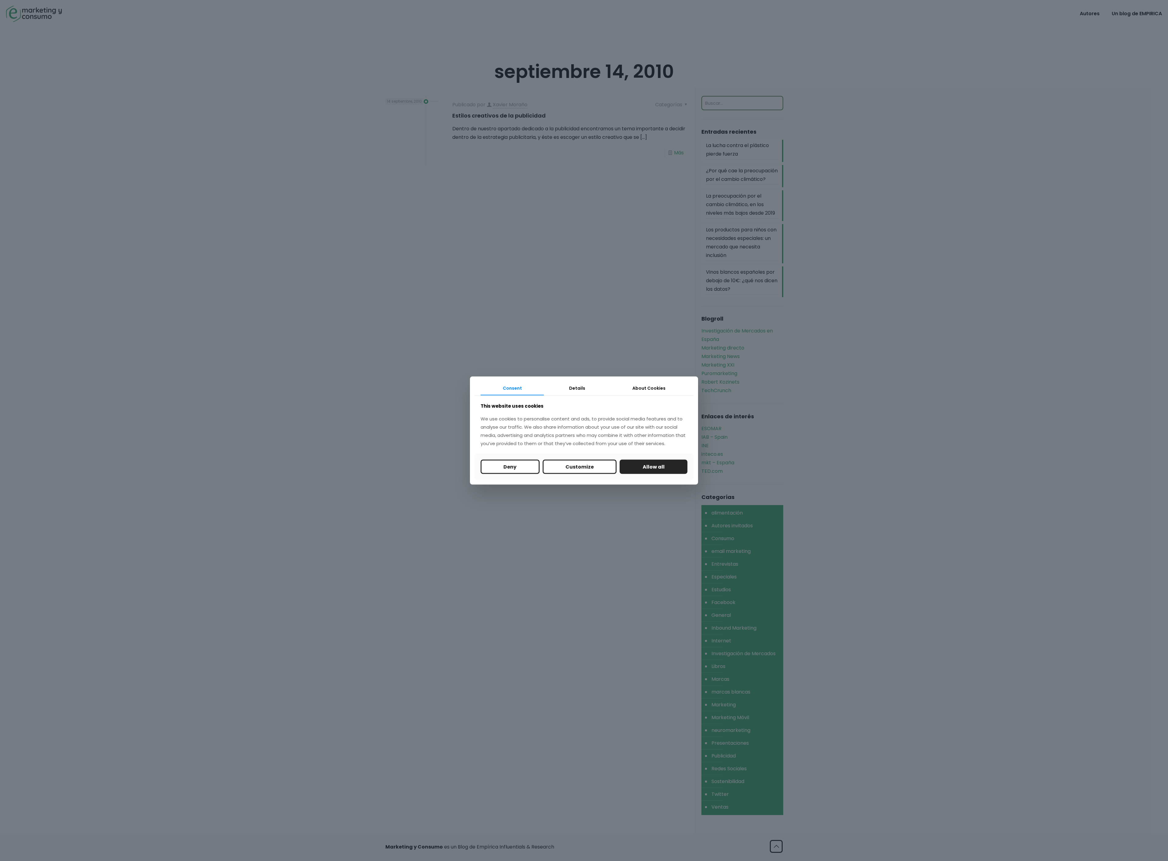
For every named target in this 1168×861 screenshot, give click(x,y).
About (649, 388)
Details (577, 388)
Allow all (654, 466)
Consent (512, 388)
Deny (509, 466)
